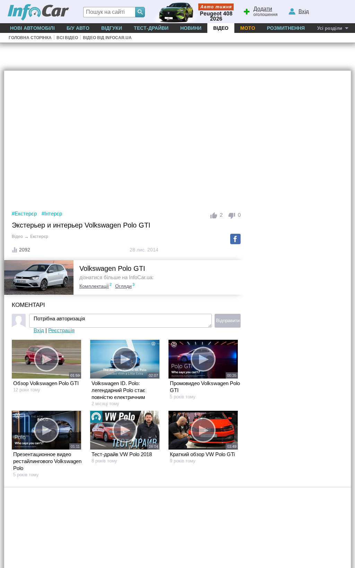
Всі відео (67, 37)
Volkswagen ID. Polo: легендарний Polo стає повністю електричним (118, 390)
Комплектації (94, 286)
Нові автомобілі (32, 28)
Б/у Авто (78, 28)
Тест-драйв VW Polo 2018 (122, 454)
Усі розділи (329, 28)
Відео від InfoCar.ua (107, 37)
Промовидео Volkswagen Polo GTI (205, 386)
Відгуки (111, 28)
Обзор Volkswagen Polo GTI (46, 383)
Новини (190, 28)
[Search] (140, 12)
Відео (220, 28)
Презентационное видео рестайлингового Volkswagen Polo (47, 461)
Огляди (123, 286)
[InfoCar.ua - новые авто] (38, 12)
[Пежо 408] (192, 11)
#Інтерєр (52, 213)
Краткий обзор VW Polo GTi (202, 454)
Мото (247, 28)
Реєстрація (61, 330)
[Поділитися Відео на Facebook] (235, 239)
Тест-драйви (151, 28)
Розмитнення (286, 28)
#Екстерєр (24, 213)
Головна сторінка (30, 37)
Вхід (39, 330)
